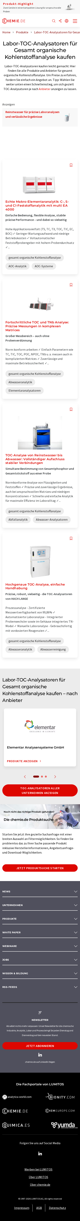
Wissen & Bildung (15, 973)
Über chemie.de (40, 1184)
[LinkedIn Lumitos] (40, 1154)
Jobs (5, 959)
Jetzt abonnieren (40, 1046)
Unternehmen (12, 905)
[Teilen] (60, 21)
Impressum (21, 1208)
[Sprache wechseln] (66, 21)
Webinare (9, 946)
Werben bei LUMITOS (38, 1169)
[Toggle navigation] (75, 21)
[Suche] (54, 21)
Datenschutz (57, 1208)
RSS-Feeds (9, 987)
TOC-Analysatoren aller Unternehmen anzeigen (40, 790)
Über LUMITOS (38, 1177)
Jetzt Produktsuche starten (40, 868)
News (6, 891)
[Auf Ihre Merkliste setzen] (71, 165)
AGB (39, 1208)
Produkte (9, 918)
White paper (11, 932)
